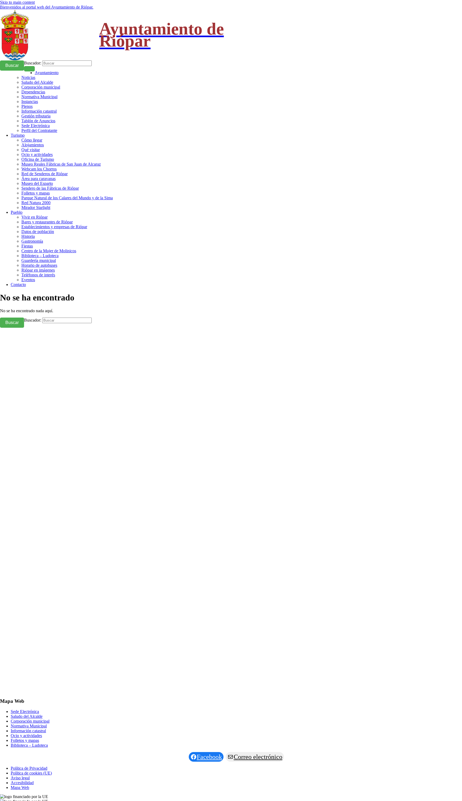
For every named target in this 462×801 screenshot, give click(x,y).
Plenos (27, 106)
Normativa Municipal (39, 96)
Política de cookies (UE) (31, 773)
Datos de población (37, 231)
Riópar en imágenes (38, 270)
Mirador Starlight (35, 207)
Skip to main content (17, 2)
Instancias (29, 101)
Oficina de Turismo (37, 159)
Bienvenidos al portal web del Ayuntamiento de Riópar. (46, 7)
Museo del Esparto (37, 183)
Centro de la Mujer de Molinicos (48, 251)
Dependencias (33, 92)
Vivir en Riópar (34, 217)
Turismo (18, 135)
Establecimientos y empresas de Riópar (54, 226)
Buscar (12, 65)
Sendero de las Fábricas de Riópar (50, 188)
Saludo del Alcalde (37, 82)
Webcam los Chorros (39, 169)
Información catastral (39, 111)
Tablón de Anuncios (38, 121)
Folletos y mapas (35, 193)
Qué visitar (30, 149)
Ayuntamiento (47, 72)
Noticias (28, 77)
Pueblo (16, 212)
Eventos (28, 279)
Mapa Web (20, 787)
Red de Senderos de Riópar (44, 173)
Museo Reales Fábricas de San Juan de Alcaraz (61, 164)
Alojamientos (32, 145)
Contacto (18, 284)
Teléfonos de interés (38, 275)
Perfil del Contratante (39, 130)
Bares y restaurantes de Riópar (47, 222)
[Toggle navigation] (29, 68)
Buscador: (32, 63)
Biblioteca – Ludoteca (40, 255)
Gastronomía (32, 241)
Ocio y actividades (37, 154)
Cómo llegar (31, 140)
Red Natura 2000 (36, 202)
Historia (28, 236)
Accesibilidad (22, 782)
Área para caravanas (38, 178)
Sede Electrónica (35, 125)
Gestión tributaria (36, 116)
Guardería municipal (38, 260)
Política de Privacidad (29, 768)
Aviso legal (20, 778)
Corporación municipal (40, 87)
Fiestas (27, 246)
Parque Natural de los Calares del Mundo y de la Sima (67, 198)
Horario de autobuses (39, 265)
